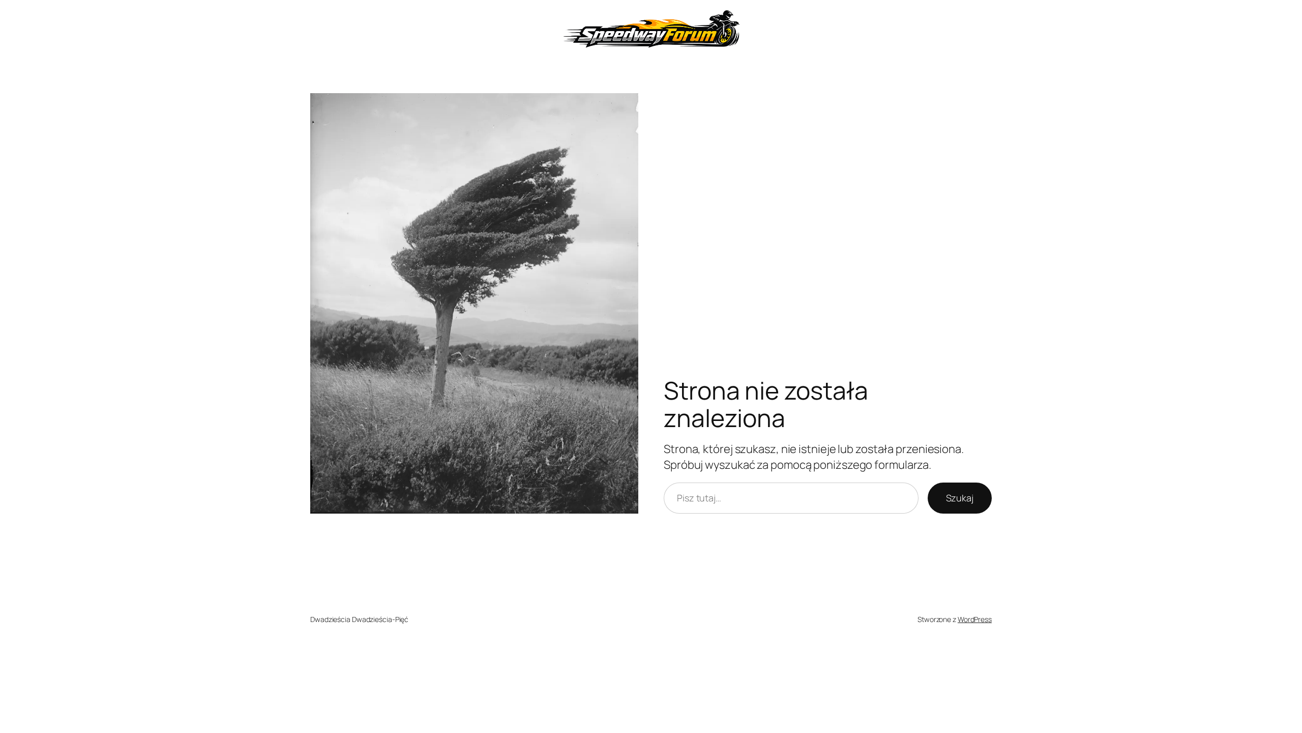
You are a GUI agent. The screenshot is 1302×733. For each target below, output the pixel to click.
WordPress (975, 619)
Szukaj (959, 498)
